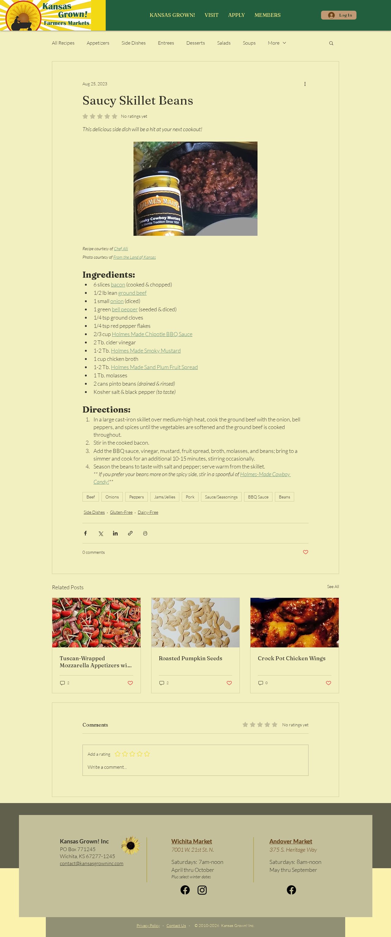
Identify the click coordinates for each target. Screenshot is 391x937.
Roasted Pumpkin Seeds (190, 658)
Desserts (195, 43)
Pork (190, 496)
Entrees (166, 43)
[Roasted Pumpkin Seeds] (196, 622)
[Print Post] (145, 533)
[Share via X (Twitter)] (100, 533)
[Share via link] (130, 533)
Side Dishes (134, 43)
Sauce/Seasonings (221, 496)
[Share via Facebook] (85, 533)
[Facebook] (185, 890)
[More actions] (305, 83)
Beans (284, 496)
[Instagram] (202, 890)
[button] (211, 15)
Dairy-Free (148, 512)
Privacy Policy (148, 925)
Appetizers (98, 43)
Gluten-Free (121, 512)
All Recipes (63, 43)
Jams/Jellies (164, 496)
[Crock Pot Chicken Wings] (294, 622)
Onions (112, 496)
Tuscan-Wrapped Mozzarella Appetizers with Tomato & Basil (96, 662)
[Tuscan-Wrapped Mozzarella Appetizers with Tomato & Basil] (96, 622)
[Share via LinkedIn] (115, 533)
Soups (249, 43)
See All (333, 586)
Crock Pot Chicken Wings (292, 658)
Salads (224, 43)
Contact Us (176, 925)
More (274, 43)
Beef (90, 496)
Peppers (136, 496)
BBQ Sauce (258, 496)
